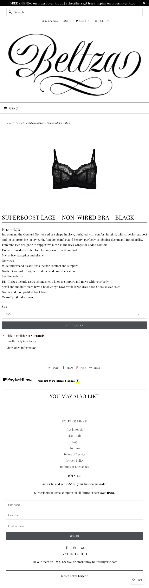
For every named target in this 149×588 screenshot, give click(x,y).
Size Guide (74, 436)
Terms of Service (75, 454)
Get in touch (75, 429)
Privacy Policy (75, 460)
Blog (74, 442)
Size (4, 306)
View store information (21, 348)
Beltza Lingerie (79, 576)
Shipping (74, 448)
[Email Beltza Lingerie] (82, 547)
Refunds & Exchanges (74, 467)
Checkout (102, 20)
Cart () (84, 20)
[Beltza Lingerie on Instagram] (74, 547)
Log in (66, 20)
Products (20, 122)
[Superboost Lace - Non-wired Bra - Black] (74, 169)
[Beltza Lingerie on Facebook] (66, 547)
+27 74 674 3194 (49, 20)
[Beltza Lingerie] (74, 64)
